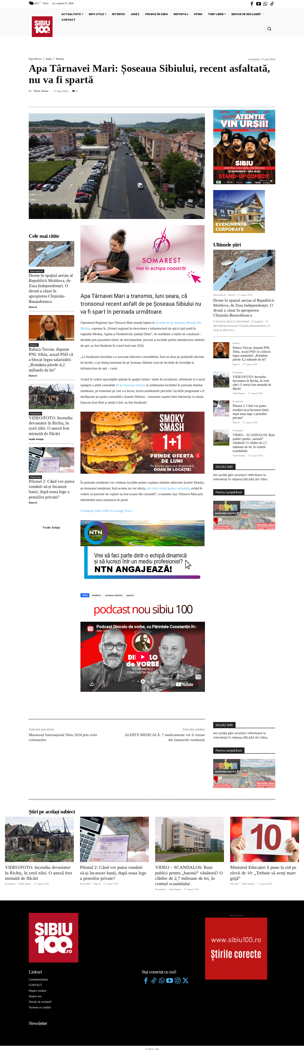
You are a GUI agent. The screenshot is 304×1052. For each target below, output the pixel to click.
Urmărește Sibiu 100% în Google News (106, 451)
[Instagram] (177, 921)
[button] (269, 29)
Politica (33, 344)
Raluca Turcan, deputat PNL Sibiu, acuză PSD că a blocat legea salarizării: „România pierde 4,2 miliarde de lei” (51, 360)
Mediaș (60, 58)
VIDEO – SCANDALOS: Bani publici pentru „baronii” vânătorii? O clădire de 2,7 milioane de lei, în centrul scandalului (254, 443)
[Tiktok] (272, 4)
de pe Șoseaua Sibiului (130, 385)
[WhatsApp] (271, 97)
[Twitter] (185, 921)
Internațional (36, 271)
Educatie (234, 824)
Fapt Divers (35, 58)
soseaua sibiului (113, 535)
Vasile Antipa (41, 91)
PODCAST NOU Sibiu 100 (142, 549)
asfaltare (96, 535)
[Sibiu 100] (42, 26)
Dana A (33, 306)
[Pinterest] (261, 97)
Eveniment (35, 413)
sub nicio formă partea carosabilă (168, 428)
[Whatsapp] (265, 4)
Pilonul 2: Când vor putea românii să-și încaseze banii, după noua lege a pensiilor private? (51, 489)
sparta (130, 535)
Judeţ (49, 58)
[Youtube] (258, 4)
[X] (252, 97)
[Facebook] (252, 4)
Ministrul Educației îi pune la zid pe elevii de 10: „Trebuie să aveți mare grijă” (263, 813)
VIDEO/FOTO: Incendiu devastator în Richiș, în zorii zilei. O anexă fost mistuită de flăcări (51, 425)
